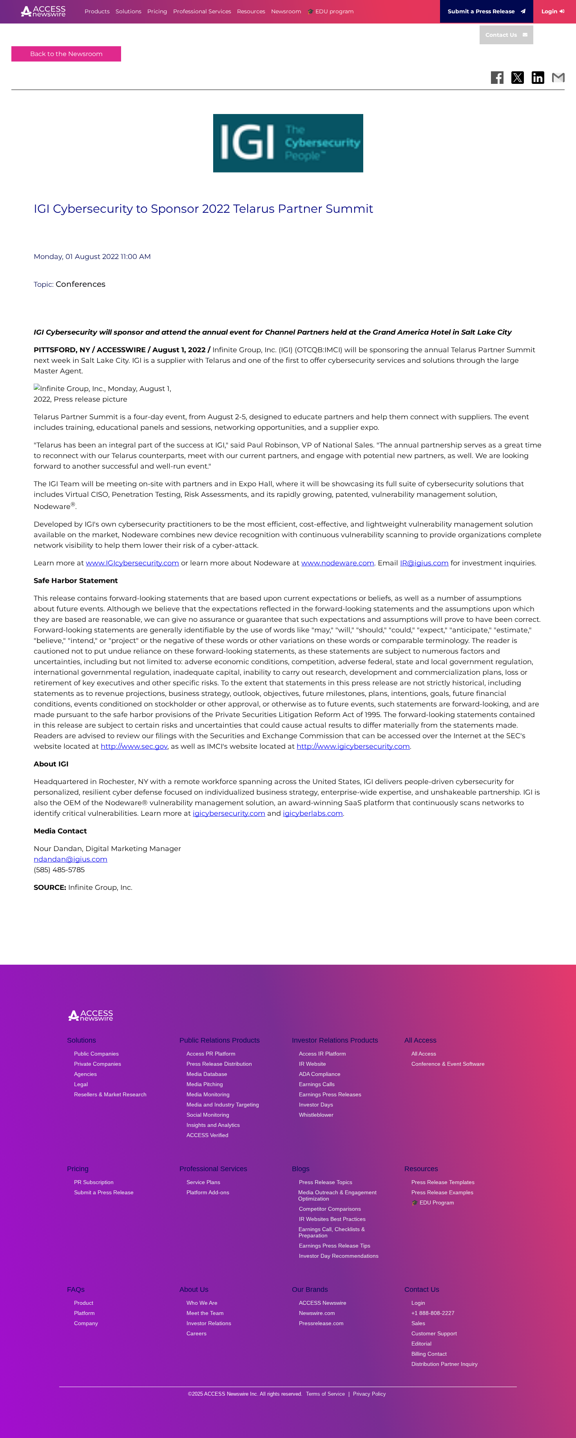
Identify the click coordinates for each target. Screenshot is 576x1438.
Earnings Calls (317, 1084)
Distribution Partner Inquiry (444, 1364)
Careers (196, 1333)
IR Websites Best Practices (332, 1219)
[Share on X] (517, 77)
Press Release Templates (443, 1182)
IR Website (312, 1064)
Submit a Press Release (481, 11)
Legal (81, 1084)
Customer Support (434, 1333)
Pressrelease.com (321, 1323)
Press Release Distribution (219, 1064)
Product (83, 1303)
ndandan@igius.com (70, 859)
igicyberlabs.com (313, 813)
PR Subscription (94, 1182)
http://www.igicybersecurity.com (353, 746)
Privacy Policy (369, 1394)
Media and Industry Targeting (223, 1104)
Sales (418, 1323)
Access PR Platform (211, 1053)
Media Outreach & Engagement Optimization (337, 1195)
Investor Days (316, 1104)
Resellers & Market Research (110, 1094)
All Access (423, 1053)
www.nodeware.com (337, 563)
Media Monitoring (208, 1094)
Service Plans (203, 1182)
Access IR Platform (322, 1053)
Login (550, 11)
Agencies (85, 1074)
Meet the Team (205, 1313)
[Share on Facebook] (497, 77)
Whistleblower (316, 1115)
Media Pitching (205, 1084)
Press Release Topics (325, 1182)
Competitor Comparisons (330, 1209)
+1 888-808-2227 (433, 1313)
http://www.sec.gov (134, 746)
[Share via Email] (558, 77)
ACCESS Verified (207, 1135)
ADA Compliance (320, 1074)
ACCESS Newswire (322, 1303)
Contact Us (501, 34)
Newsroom (286, 11)
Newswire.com (317, 1313)
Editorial (421, 1343)
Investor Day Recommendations (339, 1256)
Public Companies (96, 1053)
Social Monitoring (208, 1115)
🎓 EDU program (330, 11)
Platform (84, 1313)
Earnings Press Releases (330, 1094)
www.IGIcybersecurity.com (132, 563)
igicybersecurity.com (229, 813)
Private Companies (97, 1064)
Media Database (207, 1074)
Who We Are (202, 1303)
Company (86, 1323)
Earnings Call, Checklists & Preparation (332, 1232)
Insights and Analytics (213, 1125)
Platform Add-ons (208, 1192)
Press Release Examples (442, 1192)
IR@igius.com (424, 563)
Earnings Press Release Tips (334, 1245)
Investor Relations (209, 1323)
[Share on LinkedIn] (538, 77)
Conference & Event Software (448, 1064)
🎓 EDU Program (432, 1202)
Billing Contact (429, 1354)
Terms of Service (325, 1394)
